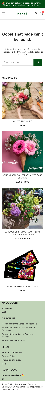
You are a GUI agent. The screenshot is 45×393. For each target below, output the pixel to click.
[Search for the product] (37, 62)
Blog (4, 364)
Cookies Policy (8, 356)
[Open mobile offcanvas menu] (3, 13)
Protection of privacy (11, 360)
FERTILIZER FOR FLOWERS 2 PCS (22, 286)
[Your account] (35, 13)
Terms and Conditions (12, 352)
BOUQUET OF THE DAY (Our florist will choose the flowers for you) (22, 233)
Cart (4, 312)
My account (7, 308)
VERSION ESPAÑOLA (11, 375)
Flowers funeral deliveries (13, 340)
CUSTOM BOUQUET (22, 121)
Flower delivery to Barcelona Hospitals (19, 324)
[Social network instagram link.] (3, 378)
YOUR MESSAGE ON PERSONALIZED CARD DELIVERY (22, 176)
